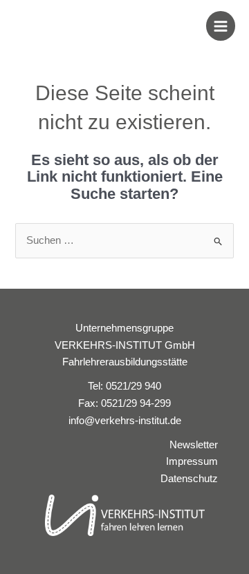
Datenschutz (189, 478)
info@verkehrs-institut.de (124, 420)
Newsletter (193, 444)
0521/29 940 (133, 386)
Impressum (192, 461)
